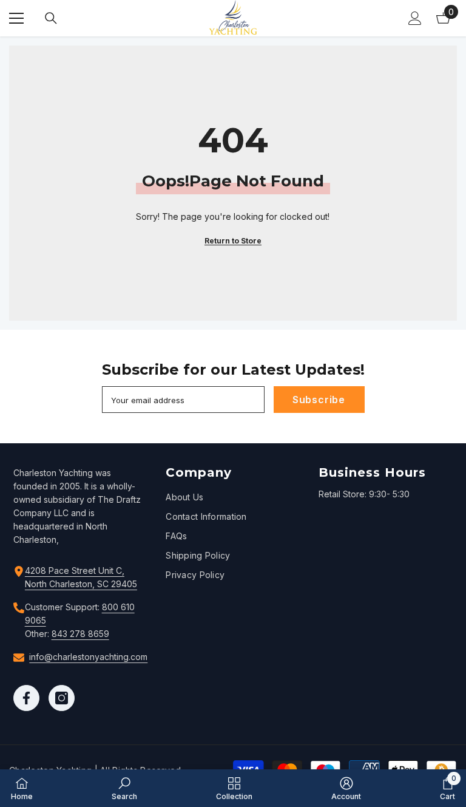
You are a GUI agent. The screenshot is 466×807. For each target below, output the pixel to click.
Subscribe (318, 399)
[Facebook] (26, 698)
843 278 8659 (80, 633)
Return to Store (233, 240)
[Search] (51, 18)
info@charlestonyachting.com (88, 657)
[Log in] (415, 18)
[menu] (16, 18)
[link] (124, 788)
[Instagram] (62, 698)
